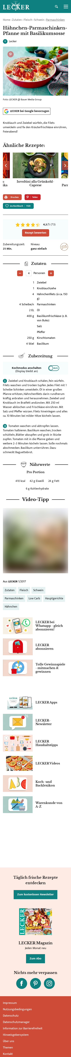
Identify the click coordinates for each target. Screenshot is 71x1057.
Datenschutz (11, 1015)
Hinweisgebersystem (16, 1034)
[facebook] (21, 983)
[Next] (65, 165)
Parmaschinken (55, 19)
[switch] (53, 368)
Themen (8, 1047)
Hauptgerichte (54, 598)
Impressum (10, 1003)
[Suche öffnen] (56, 6)
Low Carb (34, 598)
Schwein (39, 19)
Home (6, 19)
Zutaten (17, 19)
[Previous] (6, 165)
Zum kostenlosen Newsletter (35, 894)
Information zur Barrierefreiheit (22, 1028)
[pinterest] (35, 983)
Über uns (8, 1041)
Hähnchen (11, 606)
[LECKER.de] (16, 6)
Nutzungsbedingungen (17, 1009)
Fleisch (28, 19)
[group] (35, 172)
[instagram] (49, 983)
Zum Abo (35, 958)
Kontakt (8, 1054)
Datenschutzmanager (16, 1022)
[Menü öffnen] (66, 6)
